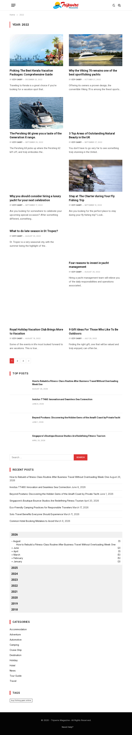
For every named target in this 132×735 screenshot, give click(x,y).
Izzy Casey (17, 79)
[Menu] (13, 5)
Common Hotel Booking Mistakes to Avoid (32, 521)
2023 (14, 579)
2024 (14, 573)
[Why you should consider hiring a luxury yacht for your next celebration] (36, 176)
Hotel (12, 665)
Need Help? (67, 727)
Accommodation (18, 629)
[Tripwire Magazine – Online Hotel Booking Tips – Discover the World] (66, 5)
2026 (14, 534)
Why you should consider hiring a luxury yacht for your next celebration (35, 198)
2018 (14, 609)
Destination (15, 655)
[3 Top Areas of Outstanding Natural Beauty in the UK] (95, 113)
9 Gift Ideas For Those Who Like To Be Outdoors (93, 331)
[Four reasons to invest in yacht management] (95, 242)
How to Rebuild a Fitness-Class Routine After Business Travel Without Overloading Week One (75, 383)
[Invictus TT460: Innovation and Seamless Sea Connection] (19, 403)
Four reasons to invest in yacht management (89, 264)
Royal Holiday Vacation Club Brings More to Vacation (36, 331)
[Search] (119, 5)
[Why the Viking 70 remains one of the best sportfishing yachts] (95, 50)
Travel (13, 681)
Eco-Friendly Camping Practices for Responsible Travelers (41, 507)
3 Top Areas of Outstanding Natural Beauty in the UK (92, 135)
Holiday (14, 660)
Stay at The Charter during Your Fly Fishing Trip (92, 198)
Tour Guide (16, 675)
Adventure (15, 634)
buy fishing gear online (21, 700)
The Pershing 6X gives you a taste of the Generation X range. (36, 135)
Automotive (16, 639)
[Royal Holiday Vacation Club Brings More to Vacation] (36, 309)
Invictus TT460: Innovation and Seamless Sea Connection (62, 399)
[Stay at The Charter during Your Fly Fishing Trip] (95, 176)
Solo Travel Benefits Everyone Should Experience (36, 514)
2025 (14, 567)
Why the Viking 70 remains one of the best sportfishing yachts (93, 72)
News (13, 670)
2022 (14, 585)
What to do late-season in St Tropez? (34, 231)
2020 (14, 597)
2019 (14, 603)
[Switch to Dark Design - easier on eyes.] (114, 5)
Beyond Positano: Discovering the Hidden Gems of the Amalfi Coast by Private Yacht (76, 417)
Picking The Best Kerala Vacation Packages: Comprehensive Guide (31, 72)
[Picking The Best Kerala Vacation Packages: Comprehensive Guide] (36, 50)
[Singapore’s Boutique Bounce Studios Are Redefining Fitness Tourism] (19, 440)
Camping (14, 644)
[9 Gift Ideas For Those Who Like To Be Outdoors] (95, 309)
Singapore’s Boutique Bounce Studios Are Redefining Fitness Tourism (68, 436)
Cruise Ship (16, 650)
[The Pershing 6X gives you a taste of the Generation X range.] (36, 113)
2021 (14, 591)
